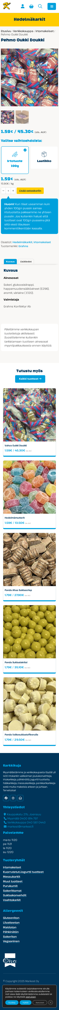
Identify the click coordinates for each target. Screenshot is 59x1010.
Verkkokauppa (23, 31)
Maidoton (9, 927)
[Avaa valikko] (52, 6)
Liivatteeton (11, 922)
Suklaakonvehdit (14, 895)
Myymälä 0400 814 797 (22, 818)
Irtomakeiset (45, 31)
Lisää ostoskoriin (30, 190)
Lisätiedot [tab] (26, 261)
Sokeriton (10, 936)
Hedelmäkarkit (22, 242)
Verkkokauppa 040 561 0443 (26, 822)
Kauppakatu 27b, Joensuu (24, 814)
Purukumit (10, 886)
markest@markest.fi (20, 826)
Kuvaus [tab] (10, 261)
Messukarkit (11, 876)
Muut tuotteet (12, 881)
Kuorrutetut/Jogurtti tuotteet (23, 872)
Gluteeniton (11, 918)
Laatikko (44, 161)
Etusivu (6, 31)
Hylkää (25, 1002)
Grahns (23, 246)
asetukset (31, 996)
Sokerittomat (12, 890)
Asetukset (40, 1002)
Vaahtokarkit (12, 900)
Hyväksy (11, 1002)
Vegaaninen (11, 941)
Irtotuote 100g (15, 164)
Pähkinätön (11, 932)
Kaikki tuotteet (28, 378)
